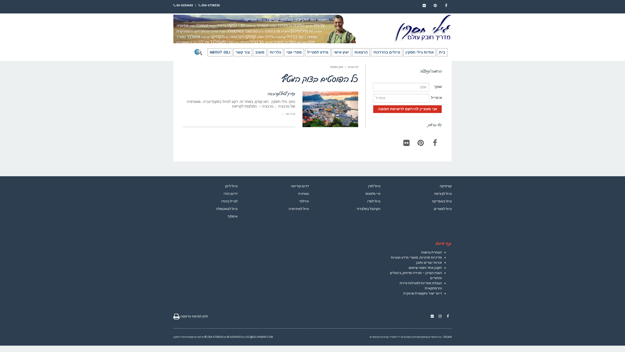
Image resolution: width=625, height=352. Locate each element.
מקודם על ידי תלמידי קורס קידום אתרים (390, 337)
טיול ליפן (231, 186)
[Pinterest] (420, 142)
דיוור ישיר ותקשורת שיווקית (422, 293)
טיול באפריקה (442, 201)
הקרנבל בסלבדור (368, 209)
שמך (438, 87)
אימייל (436, 98)
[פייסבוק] (434, 142)
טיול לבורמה (443, 194)
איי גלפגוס (372, 194)
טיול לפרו (373, 201)
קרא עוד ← (288, 114)
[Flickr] (406, 142)
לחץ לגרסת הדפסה (194, 316)
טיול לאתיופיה (299, 209)
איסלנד (232, 216)
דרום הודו (231, 194)
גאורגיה (303, 194)
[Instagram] (440, 316)
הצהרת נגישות (431, 252)
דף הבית (353, 67)
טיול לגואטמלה (227, 209)
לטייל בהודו (229, 201)
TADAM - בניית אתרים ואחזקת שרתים (432, 337)
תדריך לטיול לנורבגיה (281, 93)
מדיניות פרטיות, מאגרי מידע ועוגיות (416, 257)
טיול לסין (374, 186)
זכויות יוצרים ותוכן (429, 262)
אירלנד (304, 201)
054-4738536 (210, 5)
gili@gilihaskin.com (259, 337)
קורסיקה (446, 186)
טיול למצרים (443, 209)
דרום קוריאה (300, 186)
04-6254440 (184, 5)
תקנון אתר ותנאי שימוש (425, 268)
